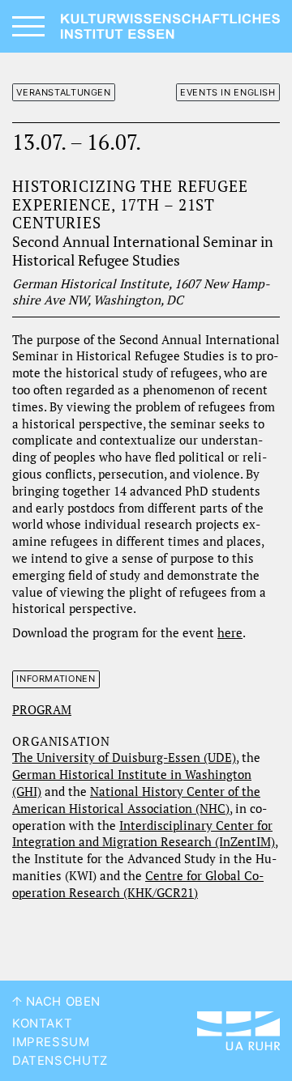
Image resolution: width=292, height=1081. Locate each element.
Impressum (51, 1042)
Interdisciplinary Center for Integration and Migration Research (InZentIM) (143, 834)
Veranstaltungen (63, 92)
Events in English (227, 92)
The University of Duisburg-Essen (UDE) (124, 757)
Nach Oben (61, 1001)
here (230, 633)
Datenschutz (60, 1060)
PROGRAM (41, 709)
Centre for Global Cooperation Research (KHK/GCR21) (138, 884)
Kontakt (42, 1023)
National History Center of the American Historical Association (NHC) (136, 800)
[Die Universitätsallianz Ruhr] (238, 1030)
